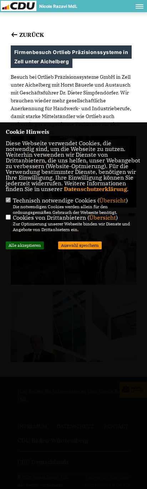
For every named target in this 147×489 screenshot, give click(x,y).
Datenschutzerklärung (95, 188)
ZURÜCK (31, 35)
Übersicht (112, 200)
